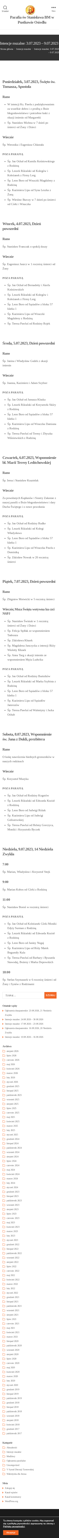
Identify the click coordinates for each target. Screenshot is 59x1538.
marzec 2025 (12, 1126)
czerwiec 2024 (13, 1165)
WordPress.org (11, 1501)
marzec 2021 (12, 1337)
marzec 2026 (12, 1073)
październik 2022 (14, 1253)
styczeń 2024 (12, 1187)
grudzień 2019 (13, 1389)
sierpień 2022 (13, 1262)
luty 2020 (11, 1380)
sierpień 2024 (13, 1156)
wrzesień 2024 (13, 1152)
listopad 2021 (13, 1301)
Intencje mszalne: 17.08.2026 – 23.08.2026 (24, 1024)
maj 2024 (11, 1170)
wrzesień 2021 (13, 1310)
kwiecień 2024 (13, 1174)
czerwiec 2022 (13, 1271)
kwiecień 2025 (13, 1121)
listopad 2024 (13, 1143)
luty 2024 (11, 1183)
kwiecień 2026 (13, 1069)
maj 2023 (11, 1222)
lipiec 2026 (11, 1055)
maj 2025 (11, 1117)
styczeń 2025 (12, 1134)
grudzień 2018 (13, 1402)
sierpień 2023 (13, 1209)
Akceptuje (10, 1532)
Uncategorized (13, 1465)
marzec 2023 (12, 1231)
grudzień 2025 (13, 1086)
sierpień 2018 (13, 1420)
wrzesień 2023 (13, 1205)
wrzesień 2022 (13, 1257)
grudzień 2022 (13, 1244)
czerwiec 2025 (13, 1112)
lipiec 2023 (11, 1214)
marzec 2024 (12, 1178)
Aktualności (12, 1447)
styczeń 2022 (12, 1293)
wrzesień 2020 (13, 1350)
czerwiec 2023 (13, 1218)
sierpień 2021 (13, 1315)
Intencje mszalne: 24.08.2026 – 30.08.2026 (24, 1019)
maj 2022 (11, 1275)
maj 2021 (11, 1328)
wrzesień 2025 (13, 1099)
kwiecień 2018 (13, 1424)
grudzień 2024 (13, 1139)
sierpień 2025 (13, 1104)
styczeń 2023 (12, 1240)
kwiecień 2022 (13, 1279)
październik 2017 (14, 1433)
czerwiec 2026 (13, 1060)
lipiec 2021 (11, 1319)
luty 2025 (11, 1130)
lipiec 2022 (11, 1266)
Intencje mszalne (14, 1452)
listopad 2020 (13, 1341)
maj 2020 (11, 1367)
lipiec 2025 (11, 1108)
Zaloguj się (10, 1488)
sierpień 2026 (13, 1051)
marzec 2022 (12, 1284)
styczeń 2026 (12, 1082)
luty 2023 (11, 1236)
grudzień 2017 (13, 1429)
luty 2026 (11, 1077)
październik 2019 (14, 1398)
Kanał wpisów (11, 1492)
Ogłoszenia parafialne (16, 1461)
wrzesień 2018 (13, 1416)
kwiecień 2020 (13, 1372)
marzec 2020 (12, 1376)
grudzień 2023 (13, 1192)
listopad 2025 (13, 1091)
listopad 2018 (13, 1407)
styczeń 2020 (12, 1385)
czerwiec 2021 (13, 1323)
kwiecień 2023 (13, 1227)
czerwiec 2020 (13, 1363)
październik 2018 (14, 1411)
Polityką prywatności (14, 1526)
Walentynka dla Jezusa (16, 1474)
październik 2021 (14, 1306)
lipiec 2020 (11, 1359)
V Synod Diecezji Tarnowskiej (20, 1469)
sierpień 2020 (13, 1354)
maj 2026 (11, 1064)
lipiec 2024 (11, 1161)
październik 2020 (14, 1345)
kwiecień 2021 (13, 1332)
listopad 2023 (13, 1196)
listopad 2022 (13, 1249)
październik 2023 (14, 1200)
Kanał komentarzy (13, 1497)
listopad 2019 (13, 1394)
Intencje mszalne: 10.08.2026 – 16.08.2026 (24, 1037)
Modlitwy (11, 1456)
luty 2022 (11, 1288)
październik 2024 (14, 1148)
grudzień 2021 (13, 1297)
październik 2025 (14, 1095)
